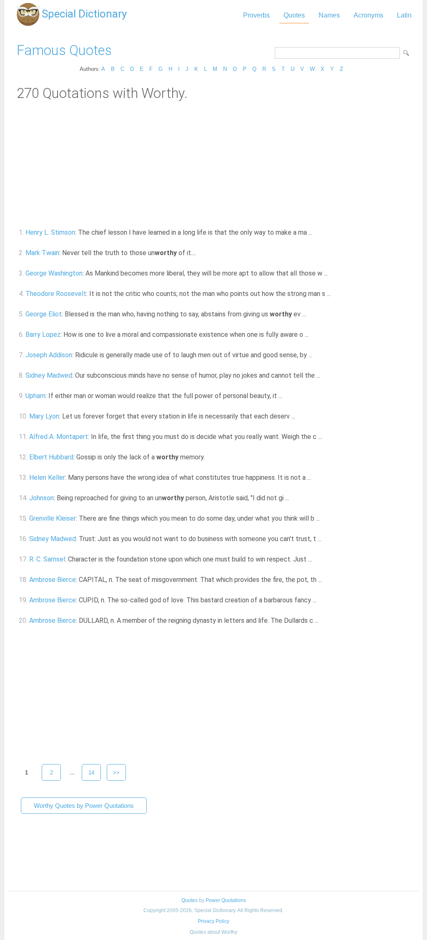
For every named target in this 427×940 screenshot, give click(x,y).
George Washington (54, 273)
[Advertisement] (213, 163)
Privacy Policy (213, 921)
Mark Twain (42, 253)
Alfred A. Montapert (58, 437)
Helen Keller (47, 477)
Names (329, 15)
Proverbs (256, 15)
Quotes (294, 15)
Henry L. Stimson (50, 232)
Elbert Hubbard (51, 457)
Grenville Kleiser (52, 518)
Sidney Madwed (48, 375)
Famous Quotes (64, 50)
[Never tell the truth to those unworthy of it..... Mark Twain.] (201, 253)
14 (91, 773)
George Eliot (43, 314)
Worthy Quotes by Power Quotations (84, 805)
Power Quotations (226, 900)
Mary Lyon (44, 416)
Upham (35, 396)
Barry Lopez (42, 334)
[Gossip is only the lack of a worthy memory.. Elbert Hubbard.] (209, 457)
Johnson (41, 498)
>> (116, 773)
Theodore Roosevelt (55, 294)
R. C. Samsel (47, 559)
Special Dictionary (84, 14)
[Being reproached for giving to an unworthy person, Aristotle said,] (294, 498)
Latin (404, 15)
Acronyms (368, 15)
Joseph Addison (48, 355)
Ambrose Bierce (52, 580)
